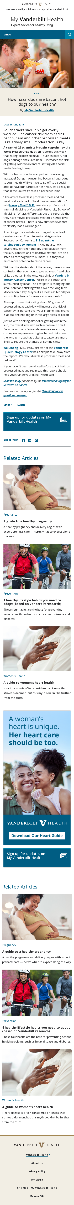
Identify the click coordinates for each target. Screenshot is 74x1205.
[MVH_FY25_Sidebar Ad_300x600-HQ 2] (37, 778)
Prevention (10, 593)
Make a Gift (37, 1196)
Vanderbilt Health (37, 1154)
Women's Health (14, 676)
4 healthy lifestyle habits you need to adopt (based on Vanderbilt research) (32, 602)
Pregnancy (10, 514)
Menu (7, 34)
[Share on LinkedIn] (29, 440)
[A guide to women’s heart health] (37, 648)
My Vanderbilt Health (39, 110)
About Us (37, 1163)
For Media (37, 1179)
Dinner (7, 404)
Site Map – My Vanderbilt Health (37, 1188)
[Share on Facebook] (23, 440)
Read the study (12, 381)
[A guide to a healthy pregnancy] (37, 487)
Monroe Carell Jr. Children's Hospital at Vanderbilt (37, 9)
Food (37, 93)
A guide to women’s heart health (28, 682)
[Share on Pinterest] (36, 440)
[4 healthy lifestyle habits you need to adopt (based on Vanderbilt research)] (37, 566)
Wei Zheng (10, 348)
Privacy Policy (37, 1171)
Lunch (21, 404)
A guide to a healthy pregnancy (27, 521)
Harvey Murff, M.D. (22, 205)
